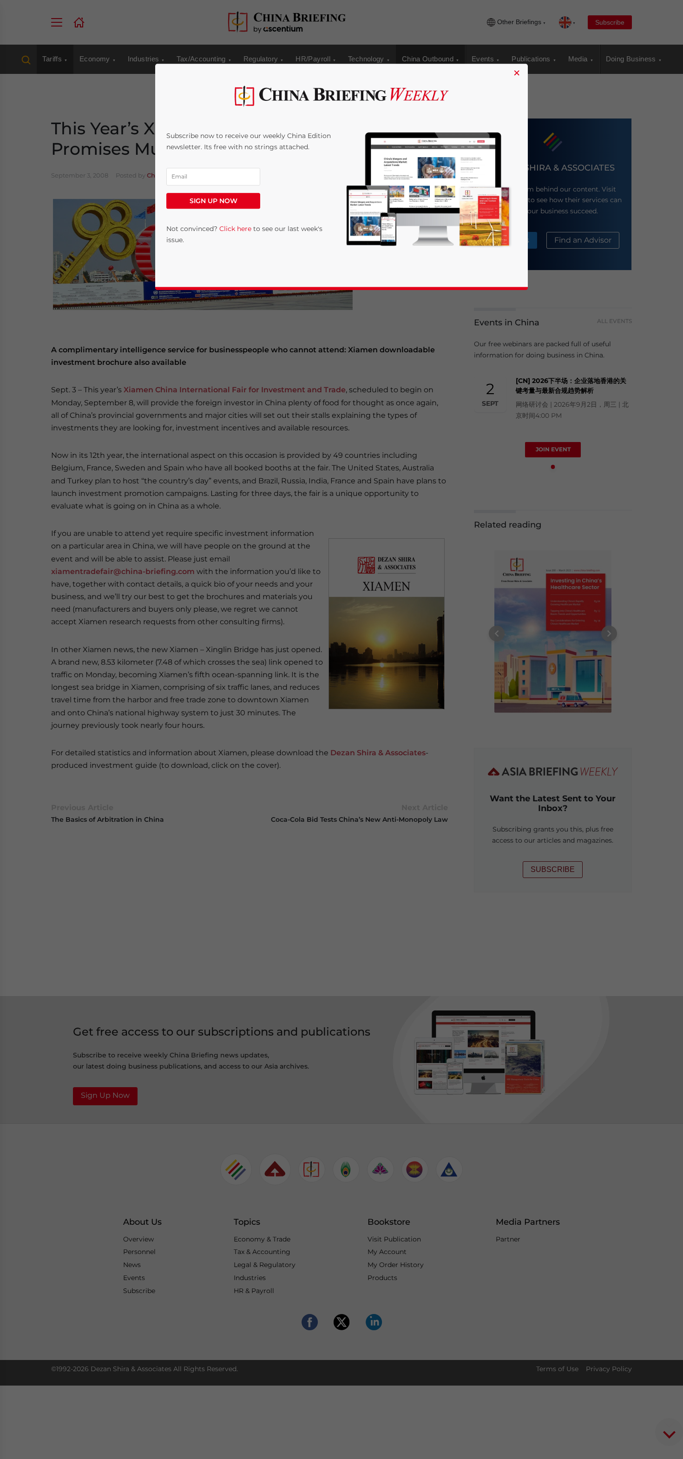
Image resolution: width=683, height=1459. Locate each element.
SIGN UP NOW (213, 201)
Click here (235, 229)
